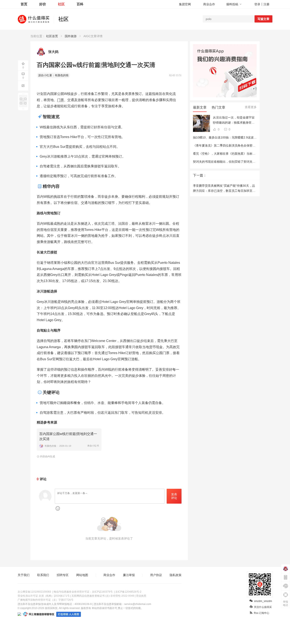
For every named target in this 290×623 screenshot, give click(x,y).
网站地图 (82, 575)
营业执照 (141, 595)
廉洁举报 (129, 575)
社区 (61, 4)
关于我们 (24, 575)
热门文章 (218, 107)
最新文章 (200, 107)
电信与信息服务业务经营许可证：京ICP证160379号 (83, 591)
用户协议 (156, 575)
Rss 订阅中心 (261, 613)
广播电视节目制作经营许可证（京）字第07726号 (45, 599)
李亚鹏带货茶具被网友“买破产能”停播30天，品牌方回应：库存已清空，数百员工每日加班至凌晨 (224, 188)
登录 (257, 4)
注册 (266, 4)
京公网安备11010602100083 (34, 591)
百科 (80, 4)
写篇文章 (263, 19)
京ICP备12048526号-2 (128, 591)
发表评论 (174, 496)
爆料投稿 (232, 4)
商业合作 (209, 4)
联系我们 (43, 575)
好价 (42, 4)
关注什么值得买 (263, 607)
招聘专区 (63, 575)
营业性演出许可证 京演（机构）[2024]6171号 (44, 595)
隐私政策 (176, 575)
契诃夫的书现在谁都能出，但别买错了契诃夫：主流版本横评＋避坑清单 (240, 161)
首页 (24, 4)
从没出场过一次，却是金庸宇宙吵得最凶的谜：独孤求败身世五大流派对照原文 (234, 120)
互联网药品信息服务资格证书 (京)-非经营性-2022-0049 (103, 595)
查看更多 (251, 107)
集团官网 (185, 4)
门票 (60, 100)
